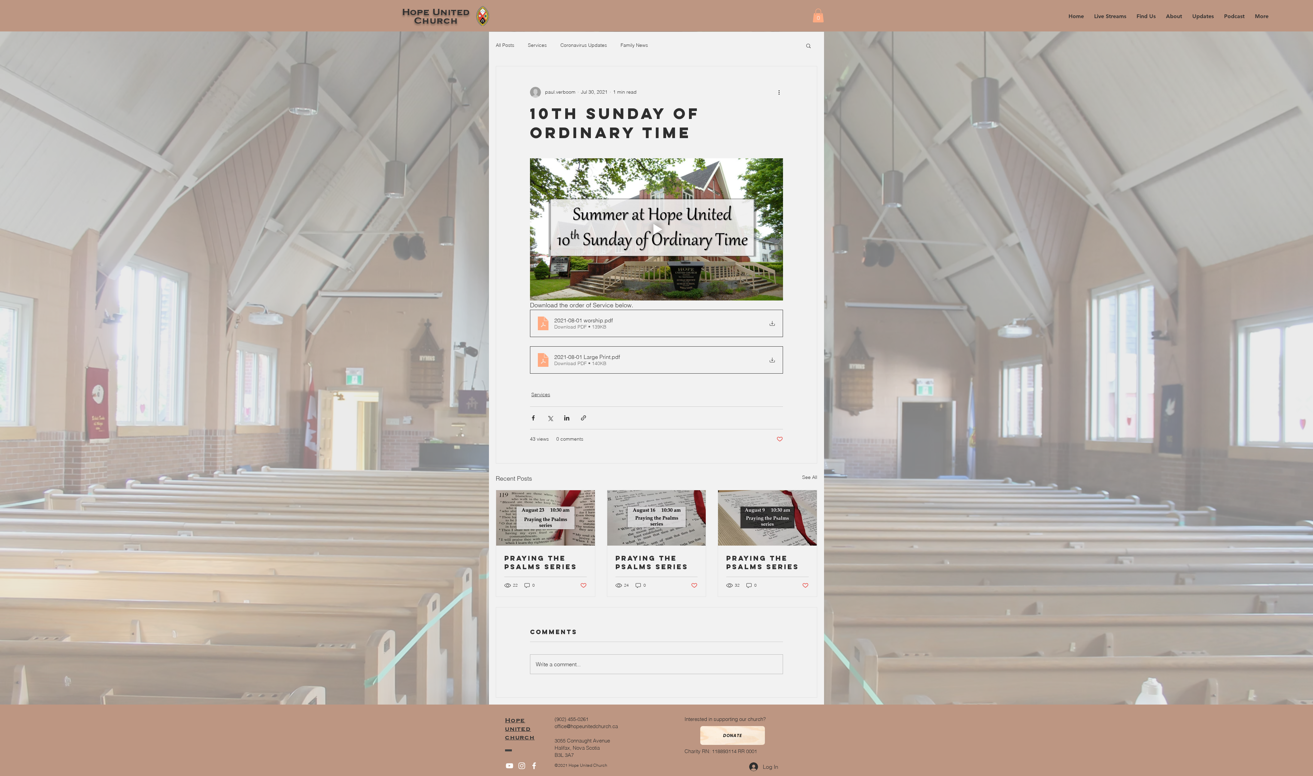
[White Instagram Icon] (521, 765)
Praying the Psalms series (540, 562)
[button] (1174, 16)
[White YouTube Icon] (509, 765)
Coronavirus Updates (583, 45)
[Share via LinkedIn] (566, 418)
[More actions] (779, 92)
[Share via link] (583, 418)
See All (809, 477)
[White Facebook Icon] (534, 765)
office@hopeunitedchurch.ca (586, 726)
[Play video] (656, 229)
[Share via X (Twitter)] (550, 418)
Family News (634, 45)
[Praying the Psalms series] (545, 518)
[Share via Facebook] (533, 418)
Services (537, 45)
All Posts (505, 45)
